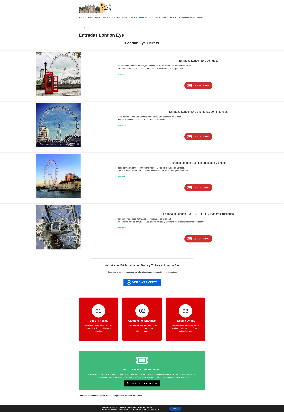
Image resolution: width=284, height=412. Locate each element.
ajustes (157, 410)
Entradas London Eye (138, 17)
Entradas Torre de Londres (89, 17)
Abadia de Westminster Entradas (163, 17)
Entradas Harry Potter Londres (115, 17)
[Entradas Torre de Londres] (95, 7)
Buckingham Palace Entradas (191, 17)
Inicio (80, 28)
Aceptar (175, 408)
